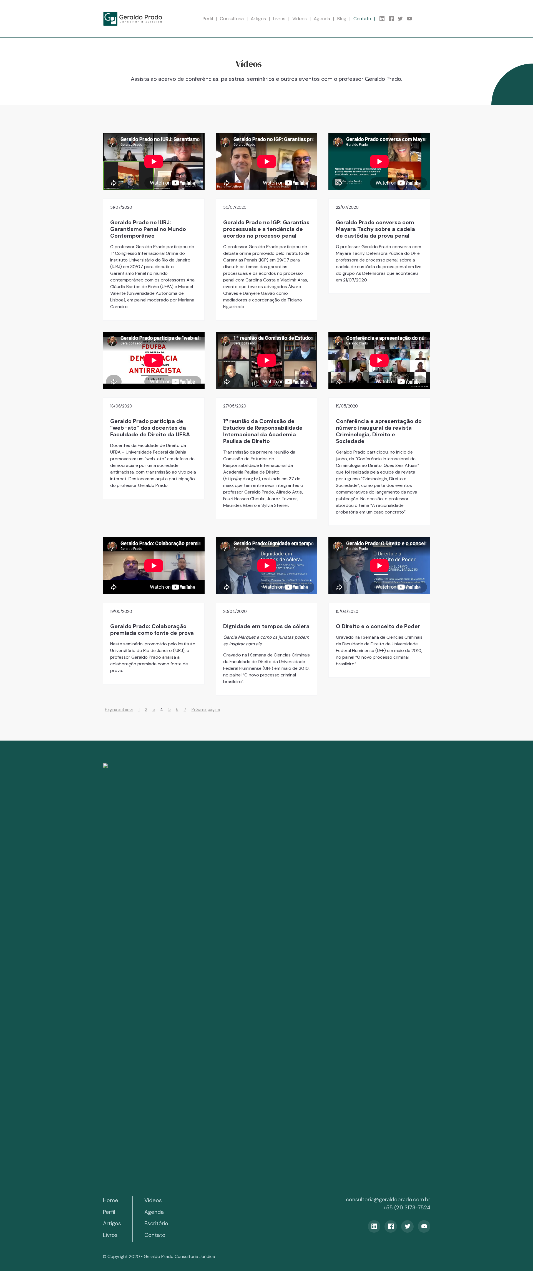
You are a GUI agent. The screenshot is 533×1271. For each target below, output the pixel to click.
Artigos (258, 19)
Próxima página (206, 709)
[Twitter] (402, 18)
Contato (362, 19)
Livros (279, 19)
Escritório (156, 1223)
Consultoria (232, 19)
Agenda (322, 19)
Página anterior (119, 709)
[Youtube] (411, 18)
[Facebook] (393, 18)
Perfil (207, 19)
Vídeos (299, 19)
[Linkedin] (384, 18)
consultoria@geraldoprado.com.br (388, 1199)
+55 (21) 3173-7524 (406, 1207)
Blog (341, 19)
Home (110, 1200)
